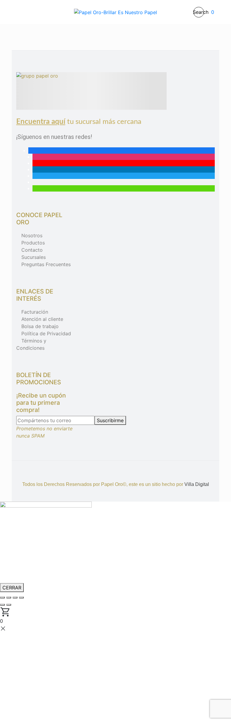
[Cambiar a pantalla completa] (8, 597)
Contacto (32, 250)
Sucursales (33, 257)
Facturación (34, 312)
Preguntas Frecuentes (46, 264)
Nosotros (31, 235)
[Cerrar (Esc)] (21, 597)
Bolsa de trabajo (40, 326)
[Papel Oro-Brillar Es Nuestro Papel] (115, 12)
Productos (33, 243)
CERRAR (11, 588)
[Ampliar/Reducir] (2, 597)
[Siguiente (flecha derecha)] (8, 605)
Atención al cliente (42, 319)
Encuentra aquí (40, 121)
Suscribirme (110, 420)
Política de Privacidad (46, 333)
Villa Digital (196, 484)
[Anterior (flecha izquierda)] (2, 605)
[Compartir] (15, 597)
